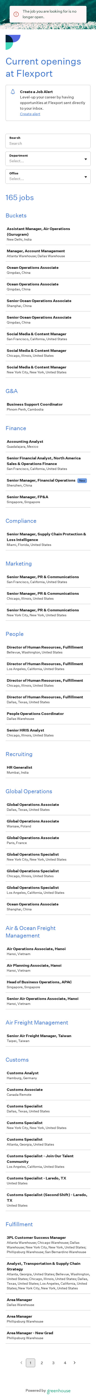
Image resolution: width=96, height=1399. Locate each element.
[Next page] (74, 1363)
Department (18, 156)
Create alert (30, 114)
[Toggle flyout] (86, 159)
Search (14, 138)
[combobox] (9, 161)
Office (13, 173)
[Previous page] (21, 1363)
